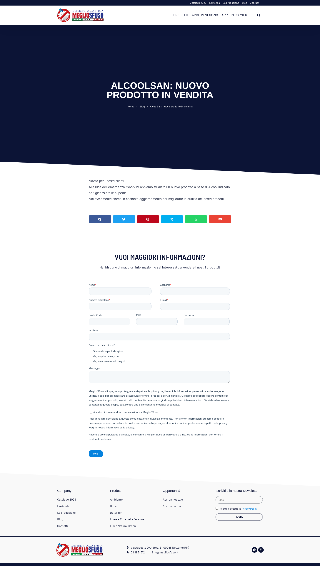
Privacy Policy (249, 508)
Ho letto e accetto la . (238, 508)
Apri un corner (234, 15)
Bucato (114, 506)
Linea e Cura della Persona (127, 519)
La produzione (231, 2)
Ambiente (116, 499)
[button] (258, 15)
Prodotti (180, 15)
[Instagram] (261, 550)
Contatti (254, 2)
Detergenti (117, 512)
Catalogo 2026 (198, 2)
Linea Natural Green (123, 526)
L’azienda (214, 2)
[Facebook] (254, 550)
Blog (244, 2)
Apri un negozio (205, 15)
